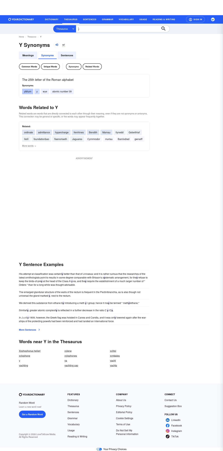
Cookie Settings (124, 418)
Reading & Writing (77, 436)
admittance (44, 132)
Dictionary (73, 400)
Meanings (28, 55)
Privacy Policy (123, 406)
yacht (113, 360)
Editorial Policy (124, 412)
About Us (121, 400)
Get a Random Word (32, 414)
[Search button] (164, 28)
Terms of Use (123, 424)
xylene (68, 351)
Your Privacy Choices (115, 449)
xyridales (115, 355)
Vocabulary (74, 424)
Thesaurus (62, 28)
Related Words (92, 66)
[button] (195, 19)
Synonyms (47, 55)
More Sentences (27, 329)
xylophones (70, 355)
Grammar (73, 418)
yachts (113, 365)
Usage (71, 430)
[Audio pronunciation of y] (57, 45)
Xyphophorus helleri (30, 351)
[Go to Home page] (21, 19)
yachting (23, 365)
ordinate (28, 132)
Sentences (67, 55)
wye (45, 91)
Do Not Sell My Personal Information (127, 432)
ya (65, 360)
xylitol (113, 351)
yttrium (27, 91)
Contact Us (171, 400)
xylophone (24, 355)
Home (21, 36)
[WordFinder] (213, 19)
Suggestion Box (173, 406)
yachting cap (71, 365)
